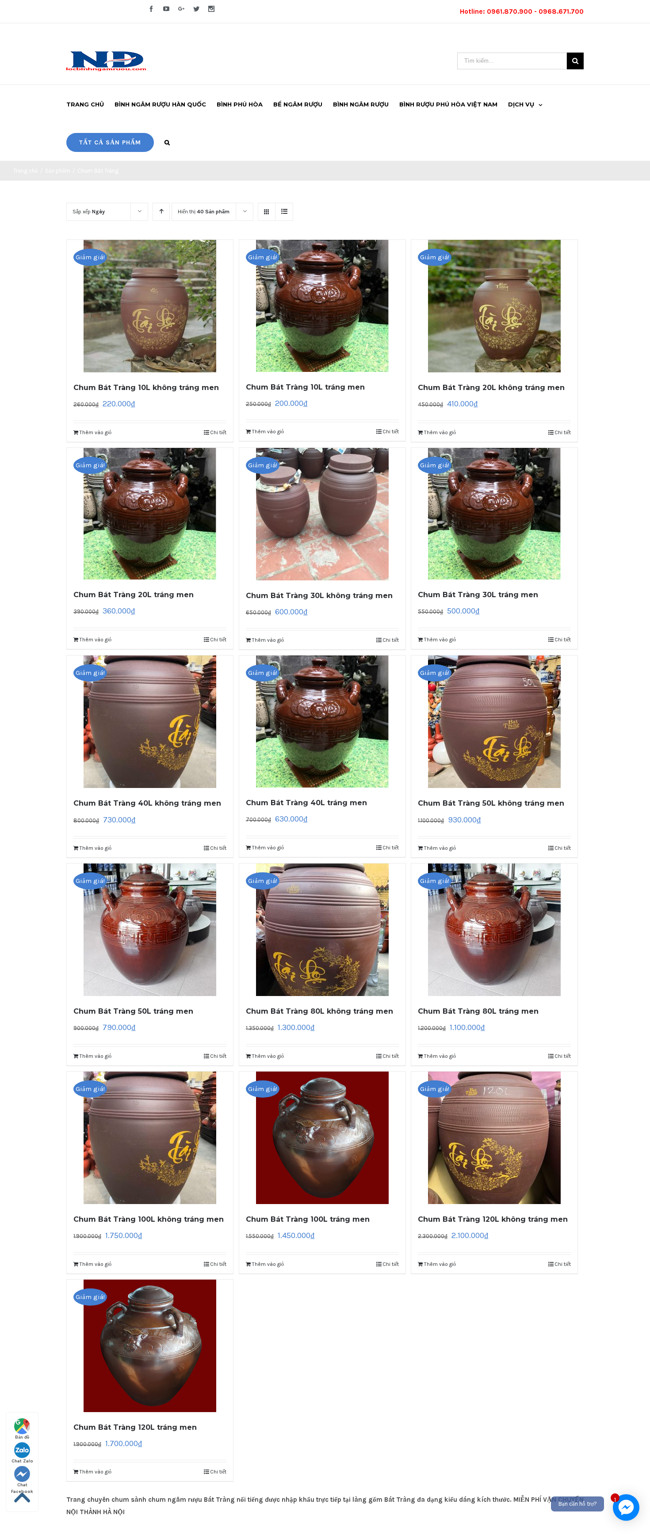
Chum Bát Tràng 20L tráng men (133, 595)
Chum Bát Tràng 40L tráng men (306, 803)
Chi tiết (218, 432)
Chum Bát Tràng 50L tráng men (133, 1011)
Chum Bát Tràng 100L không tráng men (148, 1219)
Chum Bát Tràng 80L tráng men (478, 1011)
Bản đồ (22, 1437)
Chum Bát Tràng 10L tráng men (305, 387)
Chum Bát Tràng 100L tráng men (308, 1219)
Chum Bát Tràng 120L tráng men (135, 1427)
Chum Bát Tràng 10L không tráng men (146, 387)
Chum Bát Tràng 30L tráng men (478, 595)
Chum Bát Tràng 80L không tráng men (319, 1011)
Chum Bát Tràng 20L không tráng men (491, 387)
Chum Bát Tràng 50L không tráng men (491, 803)
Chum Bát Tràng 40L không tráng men (147, 803)
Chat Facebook (22, 1485)
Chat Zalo (22, 1461)
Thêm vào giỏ (95, 432)
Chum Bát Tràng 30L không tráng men (319, 595)
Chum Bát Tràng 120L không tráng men (493, 1219)
